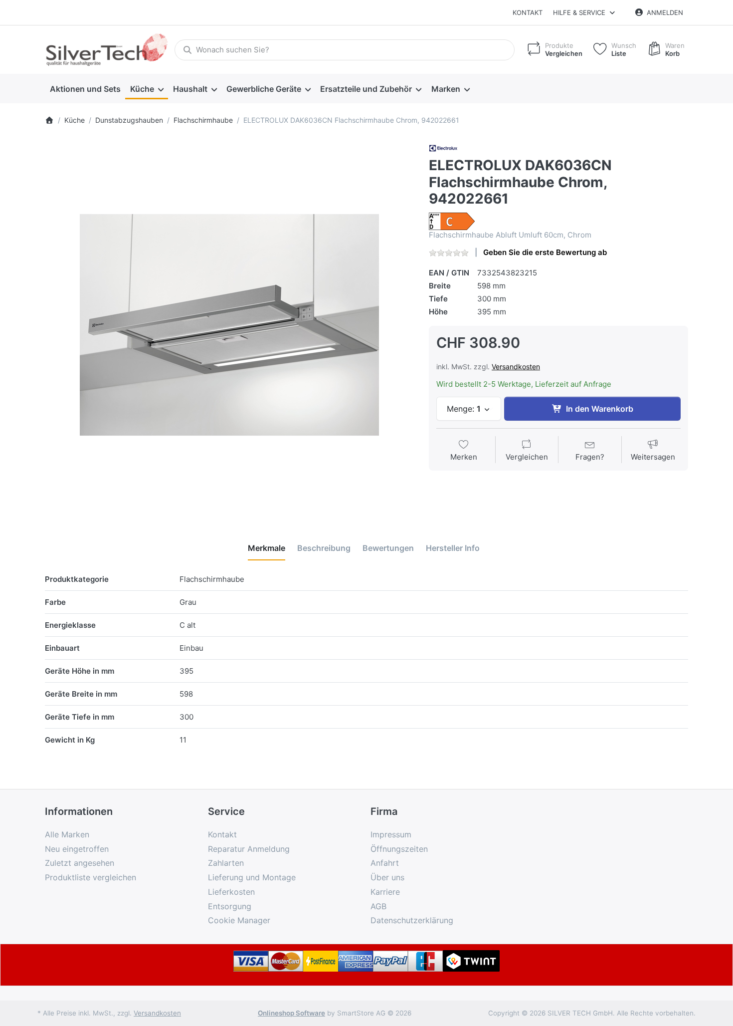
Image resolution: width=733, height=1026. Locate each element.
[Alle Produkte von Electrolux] (443, 147)
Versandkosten (516, 366)
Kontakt (528, 12)
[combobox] (345, 49)
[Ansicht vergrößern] (229, 325)
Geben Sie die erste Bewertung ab (545, 252)
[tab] (266, 547)
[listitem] (229, 325)
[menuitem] (85, 88)
